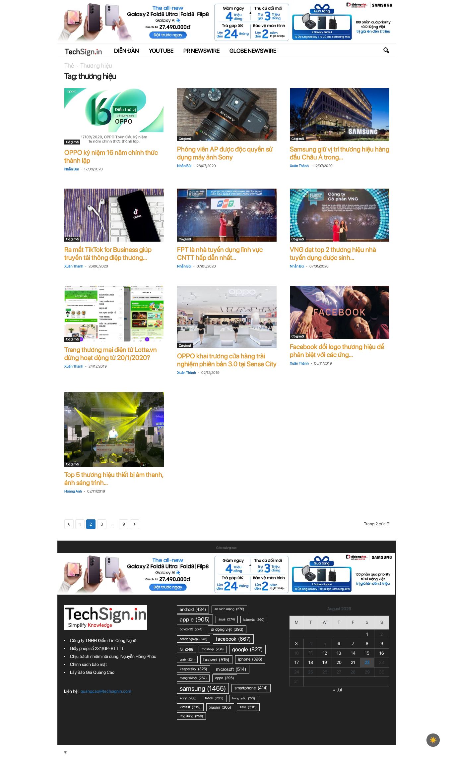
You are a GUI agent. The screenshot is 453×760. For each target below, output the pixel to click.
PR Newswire (201, 50)
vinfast (190, 707)
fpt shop (213, 649)
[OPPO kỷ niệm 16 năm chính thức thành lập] (114, 116)
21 (353, 662)
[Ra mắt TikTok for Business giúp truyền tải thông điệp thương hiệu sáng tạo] (114, 215)
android (193, 609)
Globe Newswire (252, 50)
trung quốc (243, 698)
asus (227, 619)
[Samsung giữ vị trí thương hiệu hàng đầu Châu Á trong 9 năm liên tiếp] (339, 114)
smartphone (251, 687)
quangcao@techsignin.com (106, 691)
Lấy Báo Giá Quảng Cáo (92, 672)
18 (310, 662)
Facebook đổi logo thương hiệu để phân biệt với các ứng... (337, 351)
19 (324, 662)
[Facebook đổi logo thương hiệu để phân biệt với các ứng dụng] (339, 312)
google (247, 649)
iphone (250, 659)
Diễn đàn (126, 50)
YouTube (161, 50)
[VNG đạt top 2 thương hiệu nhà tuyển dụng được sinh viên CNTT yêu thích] (339, 215)
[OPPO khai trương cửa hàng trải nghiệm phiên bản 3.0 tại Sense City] (227, 317)
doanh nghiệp (193, 639)
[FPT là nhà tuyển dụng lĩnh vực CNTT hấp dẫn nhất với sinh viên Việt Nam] (227, 215)
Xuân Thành (299, 166)
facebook (233, 639)
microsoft (231, 669)
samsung (203, 688)
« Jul (337, 689)
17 (296, 662)
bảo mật (253, 619)
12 (325, 653)
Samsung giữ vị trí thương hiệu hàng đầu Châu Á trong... (339, 153)
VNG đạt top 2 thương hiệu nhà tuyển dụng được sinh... (333, 254)
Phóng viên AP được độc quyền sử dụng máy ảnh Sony (225, 153)
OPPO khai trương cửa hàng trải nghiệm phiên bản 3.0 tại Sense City (227, 360)
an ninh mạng (229, 609)
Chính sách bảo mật (88, 664)
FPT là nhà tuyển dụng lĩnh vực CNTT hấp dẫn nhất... (220, 254)
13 (339, 653)
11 (311, 653)
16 (381, 653)
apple (195, 619)
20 (339, 662)
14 (353, 653)
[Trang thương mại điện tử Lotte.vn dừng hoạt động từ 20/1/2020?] (114, 314)
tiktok (214, 698)
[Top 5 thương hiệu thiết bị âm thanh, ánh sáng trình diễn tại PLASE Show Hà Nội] (114, 429)
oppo (224, 678)
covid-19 (191, 629)
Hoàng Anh (73, 491)
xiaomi (220, 707)
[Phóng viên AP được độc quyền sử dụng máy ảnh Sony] (227, 114)
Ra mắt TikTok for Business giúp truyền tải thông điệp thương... (108, 254)
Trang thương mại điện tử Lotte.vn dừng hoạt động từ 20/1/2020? (110, 354)
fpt (186, 649)
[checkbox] (433, 740)
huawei (216, 659)
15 (367, 653)
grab (187, 659)
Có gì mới (72, 142)
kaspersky (193, 669)
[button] (386, 50)
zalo (248, 707)
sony (188, 698)
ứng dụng (191, 716)
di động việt (227, 629)
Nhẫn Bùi (71, 169)
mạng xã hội (193, 678)
